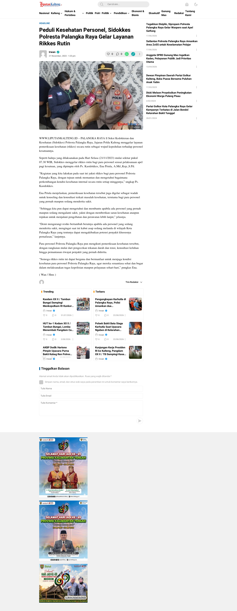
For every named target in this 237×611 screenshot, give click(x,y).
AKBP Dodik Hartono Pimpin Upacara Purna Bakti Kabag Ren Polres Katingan (56, 351)
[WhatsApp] (127, 54)
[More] (140, 54)
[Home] (187, 4)
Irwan (52, 52)
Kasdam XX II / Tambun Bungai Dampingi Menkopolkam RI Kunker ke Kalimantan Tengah (57, 303)
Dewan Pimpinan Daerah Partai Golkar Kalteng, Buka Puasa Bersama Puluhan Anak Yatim (169, 79)
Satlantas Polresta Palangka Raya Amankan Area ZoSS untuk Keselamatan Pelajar (172, 43)
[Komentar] (117, 54)
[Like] (108, 54)
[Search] (102, 4)
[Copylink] (133, 54)
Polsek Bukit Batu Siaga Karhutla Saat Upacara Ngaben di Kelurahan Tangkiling (109, 327)
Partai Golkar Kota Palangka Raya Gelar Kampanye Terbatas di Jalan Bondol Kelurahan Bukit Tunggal (169, 110)
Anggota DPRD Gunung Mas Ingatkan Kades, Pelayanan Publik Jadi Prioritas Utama (168, 59)
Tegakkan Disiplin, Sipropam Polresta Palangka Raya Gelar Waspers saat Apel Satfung (169, 28)
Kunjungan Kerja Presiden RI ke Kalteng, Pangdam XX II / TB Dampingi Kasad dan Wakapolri (110, 351)
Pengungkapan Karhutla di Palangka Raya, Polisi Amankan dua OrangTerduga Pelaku (110, 303)
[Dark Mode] (196, 4)
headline (44, 23)
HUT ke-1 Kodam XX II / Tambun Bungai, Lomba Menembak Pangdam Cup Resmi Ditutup (58, 327)
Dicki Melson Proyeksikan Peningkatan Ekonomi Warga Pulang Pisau (169, 94)
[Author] (43, 54)
